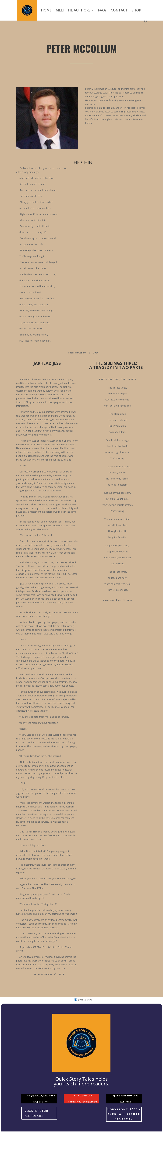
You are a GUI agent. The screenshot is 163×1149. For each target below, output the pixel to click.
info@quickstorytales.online (41, 1095)
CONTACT (119, 10)
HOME (46, 10)
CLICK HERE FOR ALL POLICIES (36, 1113)
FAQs (102, 10)
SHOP (136, 10)
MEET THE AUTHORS (73, 10)
